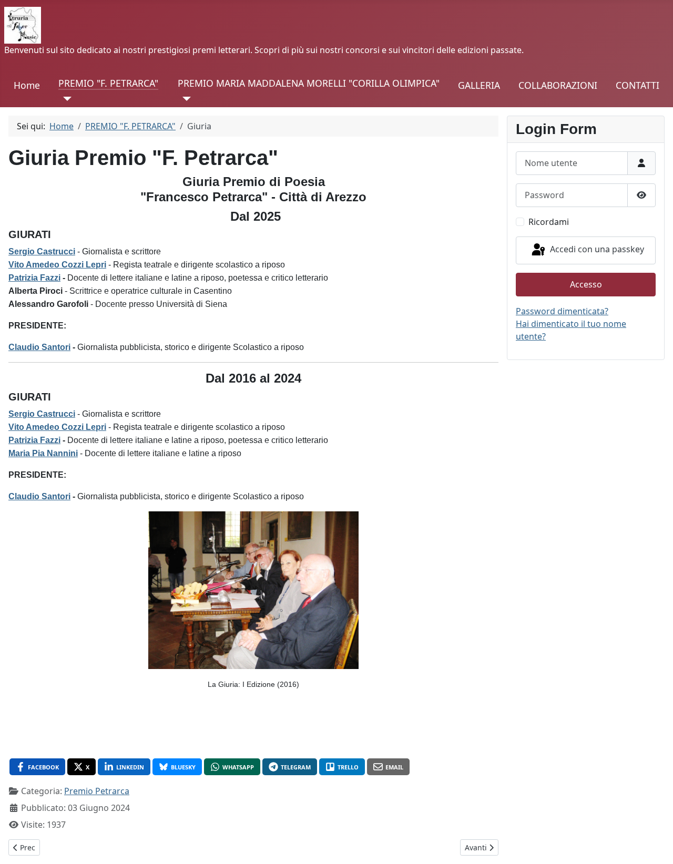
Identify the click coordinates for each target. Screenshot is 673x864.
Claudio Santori (39, 347)
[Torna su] (655, 845)
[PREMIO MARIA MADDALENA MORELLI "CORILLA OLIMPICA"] (184, 99)
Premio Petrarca (96, 791)
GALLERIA (479, 85)
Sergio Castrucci (41, 251)
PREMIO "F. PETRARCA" (108, 83)
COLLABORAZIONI (557, 85)
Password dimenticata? (562, 311)
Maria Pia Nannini (43, 453)
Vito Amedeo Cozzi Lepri (57, 264)
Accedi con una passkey (596, 249)
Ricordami (548, 222)
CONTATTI (637, 85)
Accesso (586, 284)
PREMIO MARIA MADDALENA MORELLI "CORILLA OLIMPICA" (309, 83)
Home (27, 85)
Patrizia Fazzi (34, 277)
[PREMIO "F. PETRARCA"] (65, 99)
